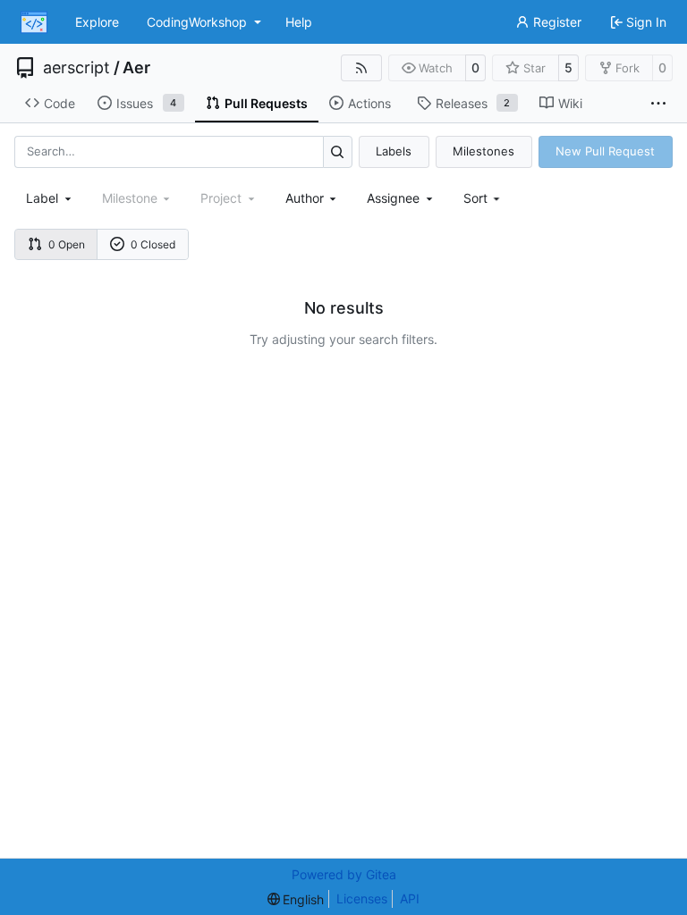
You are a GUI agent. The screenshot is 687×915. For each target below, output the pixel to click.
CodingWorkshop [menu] (197, 21)
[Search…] (337, 151)
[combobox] (50, 197)
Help (298, 21)
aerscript (76, 68)
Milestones (483, 151)
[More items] (658, 103)
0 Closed (153, 244)
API (410, 898)
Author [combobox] (304, 198)
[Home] (34, 22)
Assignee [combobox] (393, 198)
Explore (97, 21)
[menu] (483, 197)
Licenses (361, 898)
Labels (393, 151)
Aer (136, 68)
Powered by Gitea (344, 874)
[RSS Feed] (361, 68)
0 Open (66, 244)
